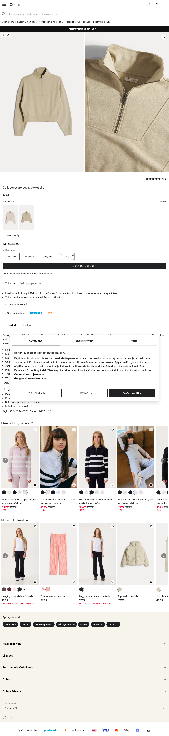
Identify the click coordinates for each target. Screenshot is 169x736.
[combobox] (87, 14)
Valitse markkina (10, 703)
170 (66, 256)
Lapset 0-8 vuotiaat (27, 21)
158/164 (47, 256)
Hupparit (69, 21)
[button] (10, 624)
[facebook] (11, 717)
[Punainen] (48, 589)
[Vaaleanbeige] (158, 589)
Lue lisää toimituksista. (16, 304)
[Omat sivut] (149, 5)
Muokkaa (82, 392)
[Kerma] (9, 492)
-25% (4, 510)
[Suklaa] (4, 589)
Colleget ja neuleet (51, 21)
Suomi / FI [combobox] (11, 708)
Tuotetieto (11, 235)
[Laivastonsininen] (15, 492)
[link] (149, 5)
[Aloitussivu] (15, 4)
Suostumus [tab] (36, 341)
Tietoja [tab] (133, 341)
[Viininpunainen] (9, 589)
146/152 (29, 256)
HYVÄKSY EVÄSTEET (132, 392)
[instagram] (5, 717)
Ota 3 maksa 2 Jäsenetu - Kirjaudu (18, 603)
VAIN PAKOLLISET (37, 392)
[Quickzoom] (35, 485)
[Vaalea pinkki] (25, 492)
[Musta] (4, 492)
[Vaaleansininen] (20, 492)
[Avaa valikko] (4, 4)
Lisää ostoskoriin (84, 266)
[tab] (10, 283)
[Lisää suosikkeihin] (163, 37)
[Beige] (26, 217)
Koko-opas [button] (13, 243)
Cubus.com (8, 21)
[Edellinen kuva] (5, 460)
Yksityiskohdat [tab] (84, 341)
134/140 (11, 256)
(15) (164, 179)
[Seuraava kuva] (163, 460)
